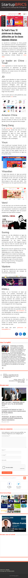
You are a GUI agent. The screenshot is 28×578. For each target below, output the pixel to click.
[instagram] (17, 576)
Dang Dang (9, 128)
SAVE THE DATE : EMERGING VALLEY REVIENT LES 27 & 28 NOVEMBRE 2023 (13, 404)
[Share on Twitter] (20, 335)
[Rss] (10, 576)
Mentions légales (4, 569)
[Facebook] (11, 576)
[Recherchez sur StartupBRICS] (24, 478)
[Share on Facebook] (16, 335)
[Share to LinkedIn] (24, 335)
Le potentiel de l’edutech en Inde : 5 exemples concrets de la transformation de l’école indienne (14, 411)
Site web (4, 460)
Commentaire (6, 436)
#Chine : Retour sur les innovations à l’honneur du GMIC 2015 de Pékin (17, 380)
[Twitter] (13, 576)
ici (2, 184)
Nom (3, 450)
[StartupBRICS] (14, 5)
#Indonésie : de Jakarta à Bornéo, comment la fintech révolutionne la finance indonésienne (12, 418)
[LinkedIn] (14, 576)
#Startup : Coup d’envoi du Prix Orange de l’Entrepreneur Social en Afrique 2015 (10, 375)
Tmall (3, 66)
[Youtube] (16, 576)
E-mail (4, 455)
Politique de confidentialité (7, 571)
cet (12, 96)
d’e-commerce (20, 310)
